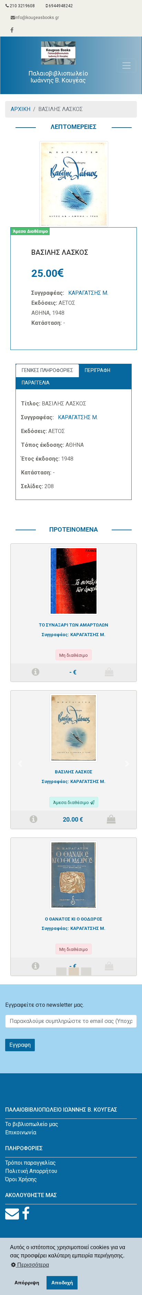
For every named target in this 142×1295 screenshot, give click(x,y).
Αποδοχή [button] (62, 1282)
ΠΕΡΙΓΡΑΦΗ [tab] (97, 370)
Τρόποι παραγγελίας (30, 1163)
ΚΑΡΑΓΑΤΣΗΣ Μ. (88, 293)
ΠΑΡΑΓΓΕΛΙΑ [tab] (36, 382)
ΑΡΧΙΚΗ (20, 109)
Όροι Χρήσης (21, 1179)
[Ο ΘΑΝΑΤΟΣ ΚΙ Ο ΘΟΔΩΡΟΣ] (73, 874)
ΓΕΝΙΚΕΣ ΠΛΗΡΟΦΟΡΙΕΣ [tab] (47, 370)
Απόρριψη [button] (26, 1282)
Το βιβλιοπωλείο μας (31, 1124)
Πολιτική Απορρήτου (31, 1171)
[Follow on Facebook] (26, 1214)
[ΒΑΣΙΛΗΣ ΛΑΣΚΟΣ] (74, 727)
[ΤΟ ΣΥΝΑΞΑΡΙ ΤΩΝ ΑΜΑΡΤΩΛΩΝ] (73, 580)
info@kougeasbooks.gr (37, 17)
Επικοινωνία (20, 1132)
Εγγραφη (20, 1045)
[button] (19, 763)
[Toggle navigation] (126, 65)
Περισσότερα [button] (32, 1265)
